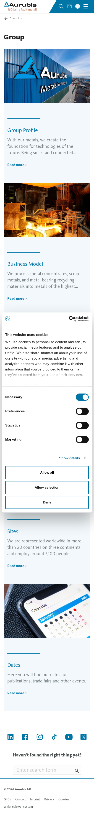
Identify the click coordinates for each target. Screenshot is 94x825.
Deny (47, 502)
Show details (69, 458)
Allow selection (47, 487)
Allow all (47, 472)
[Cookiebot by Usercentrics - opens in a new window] (69, 319)
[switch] (82, 411)
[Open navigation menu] (86, 6)
